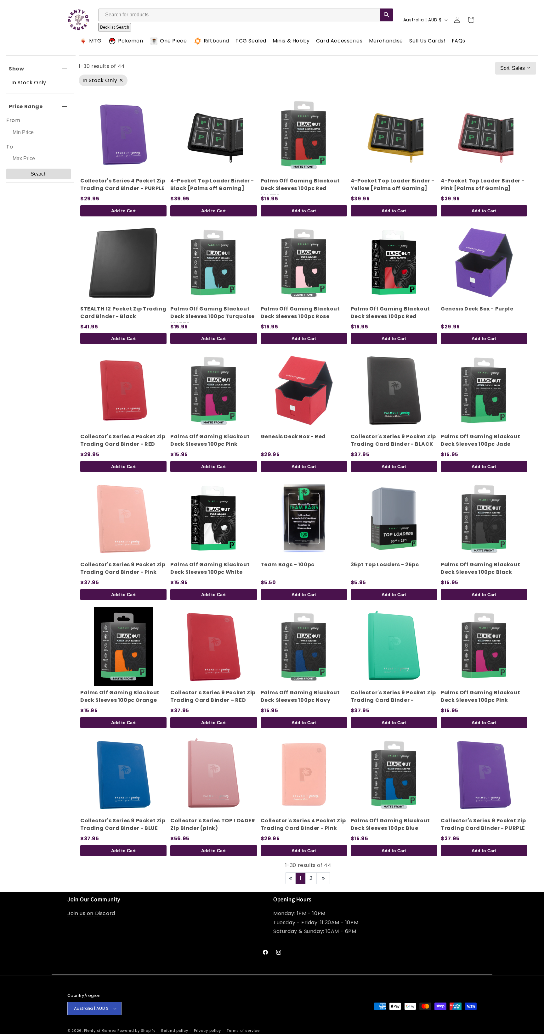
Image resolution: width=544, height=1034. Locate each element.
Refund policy (174, 1030)
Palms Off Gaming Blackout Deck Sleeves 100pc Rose (300, 312)
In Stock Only (28, 82)
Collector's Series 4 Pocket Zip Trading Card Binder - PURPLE (123, 184)
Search (39, 173)
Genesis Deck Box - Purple (477, 308)
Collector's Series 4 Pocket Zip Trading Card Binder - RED (123, 440)
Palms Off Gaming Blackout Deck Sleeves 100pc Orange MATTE (120, 700)
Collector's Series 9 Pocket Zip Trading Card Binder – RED (213, 696)
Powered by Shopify (136, 1030)
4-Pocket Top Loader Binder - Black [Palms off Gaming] (212, 184)
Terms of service (243, 1030)
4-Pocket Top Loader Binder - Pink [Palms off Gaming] (482, 184)
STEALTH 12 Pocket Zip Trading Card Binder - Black (123, 312)
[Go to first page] (290, 878)
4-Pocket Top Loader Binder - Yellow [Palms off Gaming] (392, 184)
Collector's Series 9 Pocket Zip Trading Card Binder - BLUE (123, 824)
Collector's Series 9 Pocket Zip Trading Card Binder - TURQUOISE (393, 700)
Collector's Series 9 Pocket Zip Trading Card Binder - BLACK (393, 440)
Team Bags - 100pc (287, 564)
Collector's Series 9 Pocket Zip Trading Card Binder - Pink (123, 568)
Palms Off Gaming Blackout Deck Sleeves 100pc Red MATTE (300, 188)
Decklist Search (114, 27)
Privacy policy (207, 1030)
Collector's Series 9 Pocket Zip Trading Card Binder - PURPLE (483, 824)
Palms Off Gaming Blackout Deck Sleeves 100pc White (210, 568)
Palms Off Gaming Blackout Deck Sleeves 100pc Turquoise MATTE (212, 316)
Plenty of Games (100, 1030)
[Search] (386, 14)
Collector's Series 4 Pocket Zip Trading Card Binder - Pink (303, 824)
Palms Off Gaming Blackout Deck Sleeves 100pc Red (390, 312)
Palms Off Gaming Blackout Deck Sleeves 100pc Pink (210, 440)
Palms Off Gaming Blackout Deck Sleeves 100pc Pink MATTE (480, 700)
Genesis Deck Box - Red (293, 436)
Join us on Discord (91, 913)
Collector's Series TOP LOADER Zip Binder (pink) (212, 824)
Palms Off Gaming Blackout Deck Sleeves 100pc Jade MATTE (480, 444)
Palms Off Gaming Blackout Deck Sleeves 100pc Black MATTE (480, 572)
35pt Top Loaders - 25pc (385, 564)
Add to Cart (123, 210)
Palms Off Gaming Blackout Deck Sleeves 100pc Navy (300, 696)
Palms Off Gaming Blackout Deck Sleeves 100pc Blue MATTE (390, 828)
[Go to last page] (323, 878)
